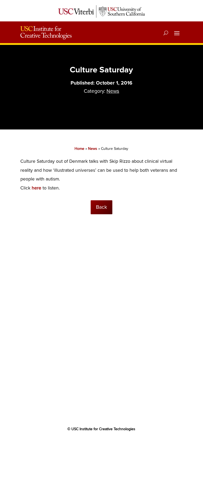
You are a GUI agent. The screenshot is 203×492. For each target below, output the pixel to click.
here (36, 188)
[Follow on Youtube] (101, 444)
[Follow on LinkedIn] (112, 444)
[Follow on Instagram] (122, 444)
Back (101, 207)
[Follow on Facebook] (80, 444)
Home (79, 148)
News (113, 91)
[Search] (166, 33)
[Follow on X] (91, 444)
